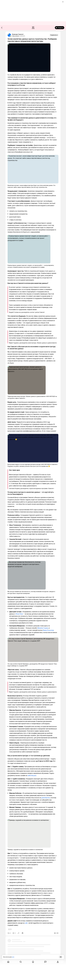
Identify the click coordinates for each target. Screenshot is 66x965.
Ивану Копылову (48, 630)
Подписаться (54, 35)
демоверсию (45, 798)
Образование (15, 36)
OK (61, 957)
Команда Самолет (18, 34)
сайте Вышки (32, 775)
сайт (26, 923)
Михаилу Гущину (42, 628)
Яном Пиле (19, 614)
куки (13, 957)
